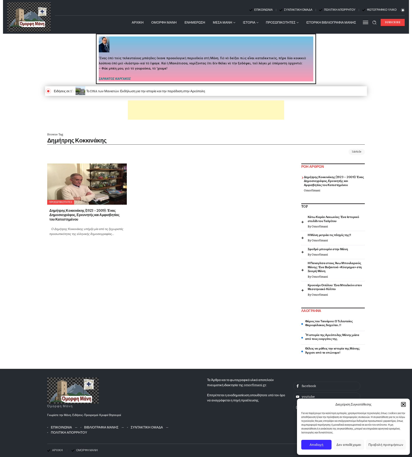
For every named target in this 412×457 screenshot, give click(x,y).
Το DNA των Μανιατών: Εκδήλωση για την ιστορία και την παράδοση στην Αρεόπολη (145, 91)
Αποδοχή (316, 445)
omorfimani (312, 190)
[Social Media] (327, 386)
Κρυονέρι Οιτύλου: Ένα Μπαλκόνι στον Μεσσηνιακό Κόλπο (335, 287)
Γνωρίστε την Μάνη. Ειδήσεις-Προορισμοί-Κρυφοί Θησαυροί (84, 415)
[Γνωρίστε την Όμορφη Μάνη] (73, 390)
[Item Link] (87, 184)
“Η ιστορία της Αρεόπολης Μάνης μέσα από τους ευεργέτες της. (332, 337)
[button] (403, 404)
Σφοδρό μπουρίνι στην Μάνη (328, 249)
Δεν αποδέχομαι (348, 445)
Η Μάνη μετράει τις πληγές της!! (329, 235)
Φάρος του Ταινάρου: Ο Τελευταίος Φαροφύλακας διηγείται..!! (329, 323)
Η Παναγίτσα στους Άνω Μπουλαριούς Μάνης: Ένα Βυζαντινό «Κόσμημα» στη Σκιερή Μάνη (335, 267)
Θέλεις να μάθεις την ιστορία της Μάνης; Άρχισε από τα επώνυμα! (332, 350)
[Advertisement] (206, 110)
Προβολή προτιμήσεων (385, 445)
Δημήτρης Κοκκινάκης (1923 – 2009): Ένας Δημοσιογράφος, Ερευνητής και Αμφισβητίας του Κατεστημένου (84, 215)
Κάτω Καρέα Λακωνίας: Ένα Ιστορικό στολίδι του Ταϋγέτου (333, 219)
